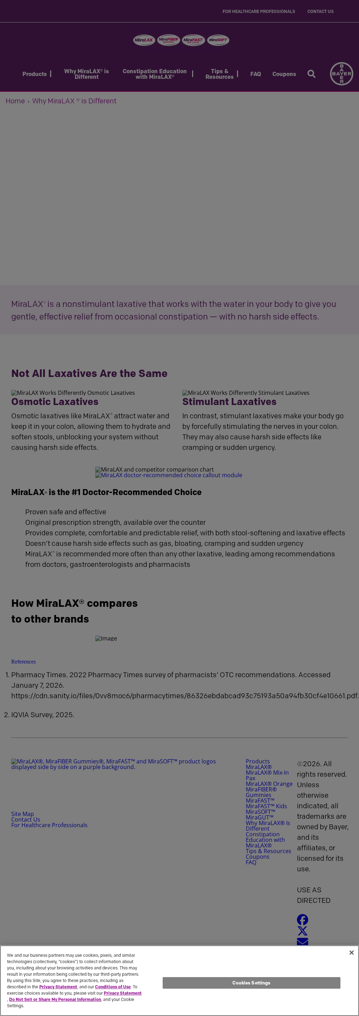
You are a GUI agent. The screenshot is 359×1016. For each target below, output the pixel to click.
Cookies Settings (251, 983)
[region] (179, 980)
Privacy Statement (58, 986)
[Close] (351, 952)
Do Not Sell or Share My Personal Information (55, 999)
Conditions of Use (113, 986)
